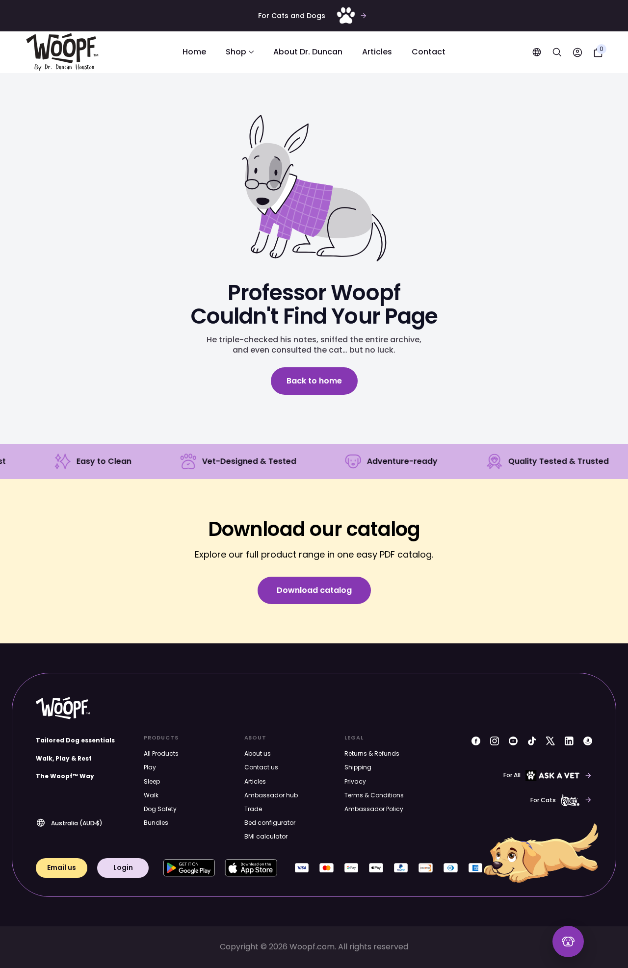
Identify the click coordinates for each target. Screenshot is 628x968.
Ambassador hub (271, 795)
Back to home (314, 380)
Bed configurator (269, 822)
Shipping (357, 767)
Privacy (355, 781)
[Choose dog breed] (568, 941)
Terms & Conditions (374, 795)
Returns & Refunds (371, 753)
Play (150, 767)
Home (194, 52)
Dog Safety (160, 809)
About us (257, 753)
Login (123, 867)
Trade (253, 809)
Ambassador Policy (373, 809)
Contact (428, 52)
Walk (151, 795)
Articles (377, 52)
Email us (61, 867)
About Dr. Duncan (307, 52)
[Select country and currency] (537, 52)
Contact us (261, 767)
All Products (161, 753)
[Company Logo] (62, 52)
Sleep (152, 781)
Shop (236, 52)
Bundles (156, 822)
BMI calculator (266, 836)
